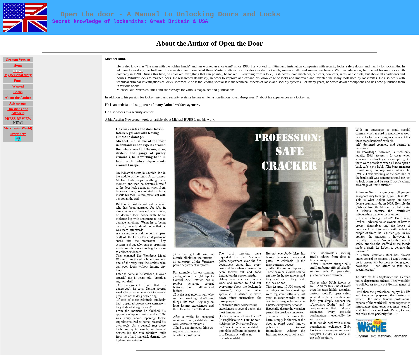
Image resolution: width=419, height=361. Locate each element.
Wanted (18, 86)
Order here (18, 134)
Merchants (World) (18, 128)
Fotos (18, 81)
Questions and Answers (17, 111)
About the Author (18, 98)
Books (17, 92)
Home (18, 65)
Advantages (18, 103)
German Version (18, 60)
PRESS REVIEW (18, 120)
